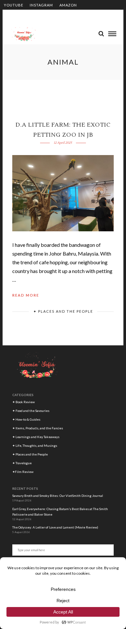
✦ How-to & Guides (26, 419)
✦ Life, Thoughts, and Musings (34, 445)
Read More (25, 295)
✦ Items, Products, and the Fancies (37, 428)
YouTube (13, 5)
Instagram (41, 5)
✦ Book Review (23, 402)
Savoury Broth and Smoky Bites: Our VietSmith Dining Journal (57, 496)
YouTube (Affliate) (24, 15)
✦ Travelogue (22, 463)
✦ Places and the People (63, 311)
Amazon (68, 5)
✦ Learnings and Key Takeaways (35, 437)
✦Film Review (23, 472)
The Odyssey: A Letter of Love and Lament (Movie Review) (55, 527)
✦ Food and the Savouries (30, 411)
